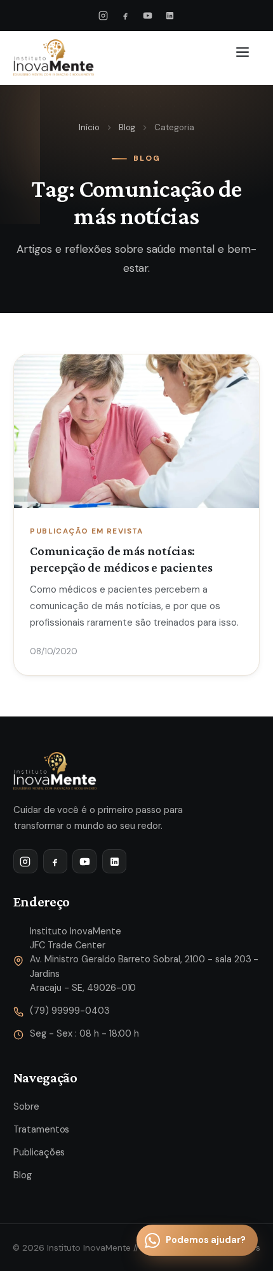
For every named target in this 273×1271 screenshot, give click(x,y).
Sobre (26, 1106)
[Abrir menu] (245, 57)
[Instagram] (103, 15)
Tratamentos (41, 1129)
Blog (127, 127)
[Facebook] (125, 15)
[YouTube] (147, 15)
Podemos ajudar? (206, 1240)
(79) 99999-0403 (70, 1010)
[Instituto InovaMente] (53, 57)
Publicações (39, 1152)
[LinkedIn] (169, 15)
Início (89, 127)
